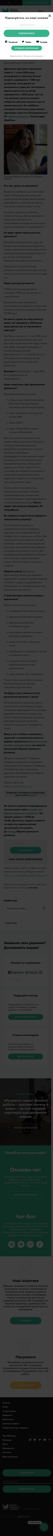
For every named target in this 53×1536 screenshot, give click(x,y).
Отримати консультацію (26, 48)
